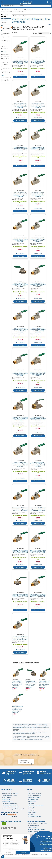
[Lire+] (49, 24)
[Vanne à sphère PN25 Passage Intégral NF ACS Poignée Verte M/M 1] (45, 672)
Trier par (35, 33)
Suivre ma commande (33, 825)
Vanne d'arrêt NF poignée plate (25, 9)
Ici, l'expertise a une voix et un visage (37, 824)
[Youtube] (12, 828)
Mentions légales (8, 854)
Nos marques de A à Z (7, 801)
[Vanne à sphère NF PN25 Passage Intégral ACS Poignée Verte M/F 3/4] (31, 672)
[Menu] (2, 2)
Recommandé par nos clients (35, 805)
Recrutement (31, 814)
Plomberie (7, 9)
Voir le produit (21, 74)
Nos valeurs (31, 803)
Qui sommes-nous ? (7, 792)
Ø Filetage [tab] (3, 51)
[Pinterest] (9, 828)
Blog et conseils (32, 812)
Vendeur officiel (6, 799)
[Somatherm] (13, 690)
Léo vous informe (32, 827)
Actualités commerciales (34, 816)
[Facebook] (2, 828)
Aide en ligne (31, 811)
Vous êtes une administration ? (10, 805)
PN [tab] (1, 44)
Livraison (30, 792)
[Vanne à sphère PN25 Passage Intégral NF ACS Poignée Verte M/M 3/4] (18, 698)
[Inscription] (4, 823)
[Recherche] (50, 5)
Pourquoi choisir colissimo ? (35, 795)
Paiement (30, 809)
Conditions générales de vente (40, 854)
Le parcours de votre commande (36, 829)
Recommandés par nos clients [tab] (6, 19)
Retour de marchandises (34, 793)
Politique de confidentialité (22, 854)
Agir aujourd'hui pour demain (9, 795)
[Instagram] (15, 828)
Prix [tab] (2, 25)
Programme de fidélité (34, 797)
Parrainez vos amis (33, 799)
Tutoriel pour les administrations (10, 807)
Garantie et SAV (32, 801)
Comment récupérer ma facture (36, 831)
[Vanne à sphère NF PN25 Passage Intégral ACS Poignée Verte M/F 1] (18, 672)
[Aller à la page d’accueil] (2, 10)
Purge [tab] (2, 75)
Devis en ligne (31, 807)
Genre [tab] (2, 30)
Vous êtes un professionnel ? (9, 803)
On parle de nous (6, 797)
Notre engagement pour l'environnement (13, 809)
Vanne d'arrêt (14, 9)
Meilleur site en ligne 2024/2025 (10, 793)
